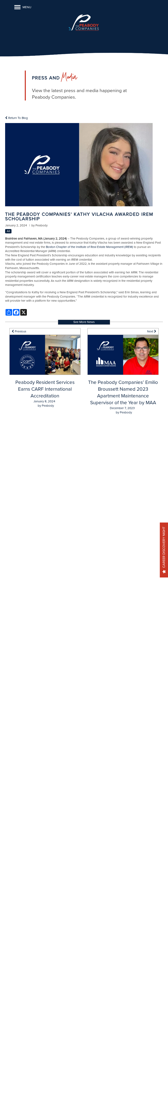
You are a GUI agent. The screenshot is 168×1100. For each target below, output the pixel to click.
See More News (84, 322)
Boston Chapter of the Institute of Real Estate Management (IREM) (89, 247)
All (8, 231)
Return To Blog (17, 118)
